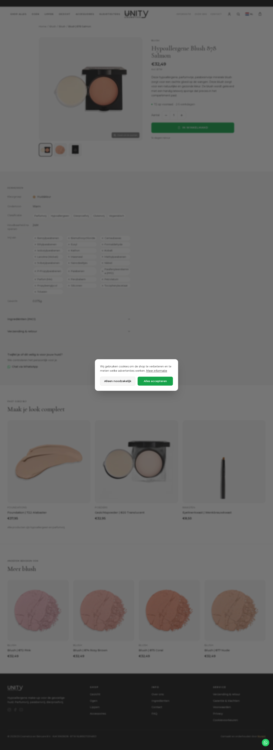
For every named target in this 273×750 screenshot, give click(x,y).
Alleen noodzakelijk (117, 381)
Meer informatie (156, 370)
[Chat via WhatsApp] (265, 742)
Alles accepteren (155, 381)
